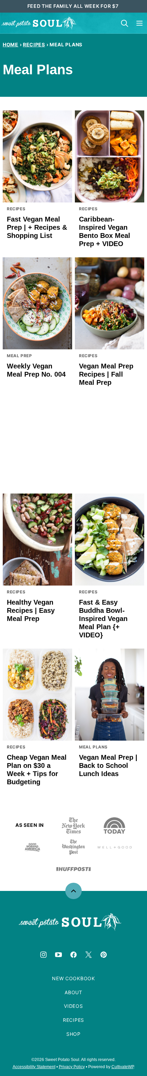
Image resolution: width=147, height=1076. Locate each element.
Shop (73, 1034)
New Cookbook (73, 978)
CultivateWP (122, 1066)
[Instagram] (43, 954)
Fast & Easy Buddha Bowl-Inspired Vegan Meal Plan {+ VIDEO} (103, 618)
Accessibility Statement (34, 1066)
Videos (73, 1006)
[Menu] (139, 23)
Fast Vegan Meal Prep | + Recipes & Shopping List (37, 227)
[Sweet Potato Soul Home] (39, 23)
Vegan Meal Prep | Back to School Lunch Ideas (108, 765)
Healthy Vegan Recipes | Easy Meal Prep (31, 610)
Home (10, 44)
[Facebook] (73, 954)
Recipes (34, 44)
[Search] (124, 23)
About (73, 992)
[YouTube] (58, 954)
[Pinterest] (103, 954)
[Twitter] (88, 954)
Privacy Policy (72, 1066)
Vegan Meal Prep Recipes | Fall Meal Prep (106, 374)
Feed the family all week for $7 (73, 6)
